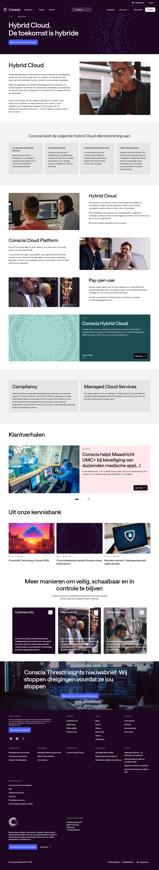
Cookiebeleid (127, 862)
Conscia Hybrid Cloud (75, 752)
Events (97, 724)
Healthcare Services (16, 793)
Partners (127, 724)
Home (10, 16)
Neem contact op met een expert (23, 42)
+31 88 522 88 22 (73, 830)
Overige (127, 748)
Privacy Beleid (114, 862)
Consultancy (42, 760)
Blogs (97, 721)
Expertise (69, 716)
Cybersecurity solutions (18, 756)
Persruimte (138, 10)
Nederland (139, 3)
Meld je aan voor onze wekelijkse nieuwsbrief (79, 696)
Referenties (99, 732)
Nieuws (98, 728)
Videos (98, 736)
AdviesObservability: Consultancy (108, 760)
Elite (10, 789)
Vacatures (111, 10)
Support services (15, 781)
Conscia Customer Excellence (20, 785)
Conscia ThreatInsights (18, 760)
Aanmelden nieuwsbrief (19, 730)
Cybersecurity (72, 721)
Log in (151, 3)
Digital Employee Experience (106, 756)
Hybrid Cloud (71, 732)
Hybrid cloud (71, 748)
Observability (71, 728)
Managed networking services (49, 752)
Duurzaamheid (130, 728)
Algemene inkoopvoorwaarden (136, 765)
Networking (71, 724)
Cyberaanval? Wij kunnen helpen (23, 847)
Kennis (97, 716)
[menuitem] (79, 720)
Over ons (122, 10)
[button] (88, 499)
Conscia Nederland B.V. (75, 818)
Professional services (17, 800)
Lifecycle (12, 796)
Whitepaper (100, 739)
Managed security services (19, 752)
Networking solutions (45, 756)
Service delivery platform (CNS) (21, 804)
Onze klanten (129, 721)
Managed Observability (104, 752)
